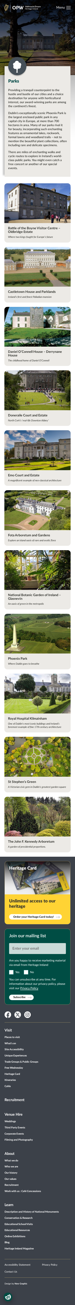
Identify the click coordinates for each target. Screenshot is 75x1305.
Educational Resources (17, 1230)
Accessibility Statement (17, 1265)
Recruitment (14, 1100)
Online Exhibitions (15, 1236)
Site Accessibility (14, 1049)
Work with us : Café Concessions (23, 1191)
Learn (9, 1205)
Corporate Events (14, 1134)
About (9, 1154)
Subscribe (19, 997)
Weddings (10, 1121)
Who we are (11, 1166)
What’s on (10, 1043)
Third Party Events (15, 1127)
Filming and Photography (19, 1140)
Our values (10, 1179)
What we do (11, 1160)
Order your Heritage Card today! (33, 917)
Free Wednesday (14, 1068)
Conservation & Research (19, 1218)
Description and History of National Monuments (32, 1212)
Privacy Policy (29, 988)
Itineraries (10, 1080)
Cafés (8, 1086)
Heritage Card (12, 1074)
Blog (7, 1242)
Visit (8, 1030)
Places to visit (12, 1037)
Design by (16, 1284)
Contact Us (11, 1272)
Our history (11, 1173)
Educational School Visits (19, 1224)
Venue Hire (14, 1114)
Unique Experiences (16, 1055)
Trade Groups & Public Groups (21, 1062)
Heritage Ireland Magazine (19, 1248)
